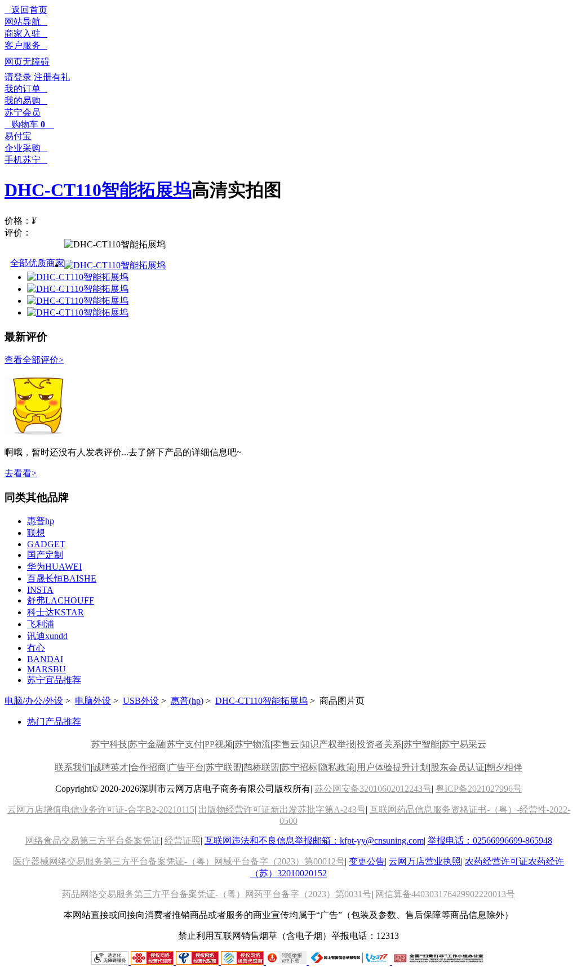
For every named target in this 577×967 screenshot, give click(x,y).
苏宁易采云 (463, 744)
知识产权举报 (328, 744)
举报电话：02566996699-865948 (490, 840)
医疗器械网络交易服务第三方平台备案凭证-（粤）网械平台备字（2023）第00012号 (179, 861)
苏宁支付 (185, 744)
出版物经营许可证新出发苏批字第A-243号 (282, 809)
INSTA (40, 590)
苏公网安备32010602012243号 (373, 788)
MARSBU (46, 669)
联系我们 (73, 767)
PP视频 (219, 744)
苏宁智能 (421, 744)
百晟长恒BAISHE (61, 578)
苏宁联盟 (224, 767)
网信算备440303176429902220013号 (445, 894)
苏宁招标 (299, 767)
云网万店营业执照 (425, 861)
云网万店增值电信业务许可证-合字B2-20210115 (100, 809)
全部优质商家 (37, 263)
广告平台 (186, 767)
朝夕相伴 (504, 767)
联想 (36, 533)
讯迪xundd (47, 636)
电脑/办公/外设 (34, 701)
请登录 (18, 77)
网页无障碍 (27, 61)
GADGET (46, 544)
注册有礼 (52, 77)
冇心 (36, 648)
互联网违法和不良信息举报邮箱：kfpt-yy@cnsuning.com (314, 840)
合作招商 (148, 767)
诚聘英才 (110, 767)
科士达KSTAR (55, 612)
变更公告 (367, 861)
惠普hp (40, 521)
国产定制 (45, 555)
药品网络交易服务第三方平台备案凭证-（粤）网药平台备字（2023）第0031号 (216, 894)
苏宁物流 (252, 744)
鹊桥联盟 (261, 767)
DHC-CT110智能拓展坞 (98, 190)
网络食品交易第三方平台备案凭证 (93, 840)
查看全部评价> (34, 360)
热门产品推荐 (54, 721)
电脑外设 (93, 701)
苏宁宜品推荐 (54, 680)
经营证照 (183, 840)
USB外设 (141, 701)
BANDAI (45, 659)
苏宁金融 (147, 744)
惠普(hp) (187, 701)
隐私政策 (337, 767)
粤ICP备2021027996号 (479, 788)
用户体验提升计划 (393, 767)
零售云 (285, 744)
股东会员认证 (457, 767)
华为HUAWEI (54, 566)
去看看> (21, 473)
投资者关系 (379, 744)
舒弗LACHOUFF (60, 600)
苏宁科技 (109, 744)
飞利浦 (40, 624)
